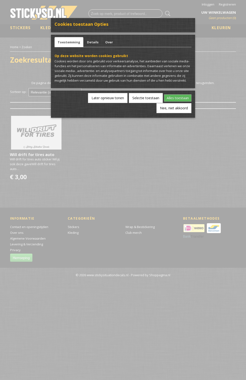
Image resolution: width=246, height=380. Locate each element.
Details (92, 42)
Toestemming (69, 42)
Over (109, 42)
